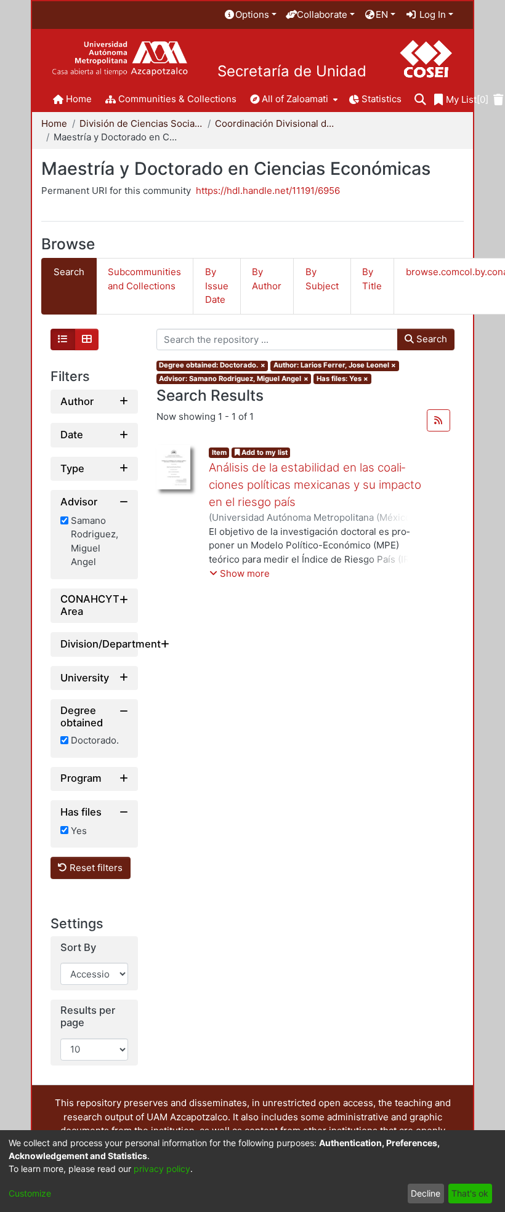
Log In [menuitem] (431, 14)
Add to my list (264, 452)
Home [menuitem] (79, 99)
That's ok (469, 1193)
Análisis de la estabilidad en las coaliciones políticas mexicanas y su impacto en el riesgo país (315, 484)
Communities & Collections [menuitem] (177, 99)
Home (54, 123)
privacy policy (162, 1168)
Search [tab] (69, 272)
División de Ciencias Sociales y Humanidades (141, 123)
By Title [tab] (372, 279)
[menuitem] (250, 15)
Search (430, 339)
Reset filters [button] (95, 867)
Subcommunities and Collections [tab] (144, 279)
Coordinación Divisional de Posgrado (276, 123)
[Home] (119, 59)
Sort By (78, 947)
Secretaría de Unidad (291, 71)
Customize (30, 1193)
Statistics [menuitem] (382, 99)
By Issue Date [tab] (216, 285)
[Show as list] (62, 340)
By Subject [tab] (322, 279)
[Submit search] (420, 100)
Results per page (87, 1017)
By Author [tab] (266, 279)
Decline (425, 1193)
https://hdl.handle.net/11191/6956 (268, 190)
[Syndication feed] (438, 420)
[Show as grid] (87, 340)
